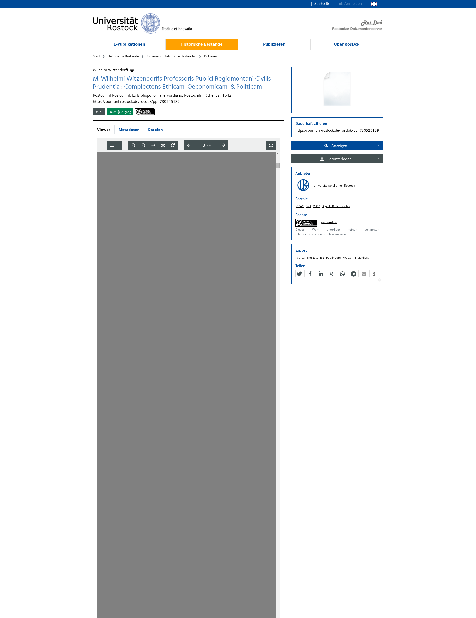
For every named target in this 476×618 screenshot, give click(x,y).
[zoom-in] (133, 145)
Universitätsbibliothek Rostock (334, 185)
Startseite (322, 3)
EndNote (312, 257)
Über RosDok (346, 44)
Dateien (155, 129)
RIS (322, 257)
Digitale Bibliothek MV (336, 206)
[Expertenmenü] (379, 280)
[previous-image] (189, 145)
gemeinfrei (329, 222)
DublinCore (333, 257)
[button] (299, 274)
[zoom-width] (153, 145)
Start (96, 56)
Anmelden (352, 3)
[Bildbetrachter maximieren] (271, 145)
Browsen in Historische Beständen (171, 56)
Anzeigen (338, 145)
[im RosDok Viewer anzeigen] (337, 89)
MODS (347, 257)
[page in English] (371, 3)
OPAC (300, 206)
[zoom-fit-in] (163, 145)
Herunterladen (339, 158)
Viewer (103, 129)
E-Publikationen (129, 44)
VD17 (316, 206)
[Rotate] (173, 145)
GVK (308, 206)
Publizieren (274, 44)
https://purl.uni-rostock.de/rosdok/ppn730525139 (136, 101)
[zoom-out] (143, 145)
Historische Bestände (202, 44)
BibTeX (300, 257)
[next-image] (223, 145)
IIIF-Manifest (361, 257)
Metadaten (129, 129)
